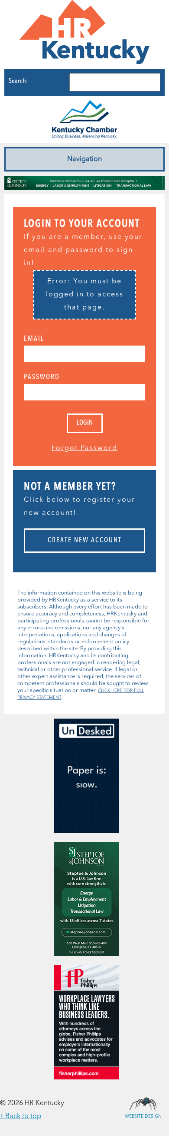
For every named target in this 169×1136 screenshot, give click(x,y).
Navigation (84, 159)
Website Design (143, 1103)
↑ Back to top (20, 1116)
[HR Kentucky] (85, 34)
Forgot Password (84, 448)
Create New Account (85, 540)
